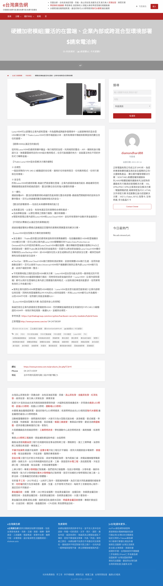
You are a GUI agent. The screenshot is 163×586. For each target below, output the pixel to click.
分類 (17, 16)
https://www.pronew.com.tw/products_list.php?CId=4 (47, 366)
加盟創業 (126, 557)
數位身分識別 (86, 338)
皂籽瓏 (19, 484)
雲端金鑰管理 (79, 346)
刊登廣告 (143, 6)
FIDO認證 (57, 334)
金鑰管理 (35, 346)
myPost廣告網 (115, 528)
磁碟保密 (65, 342)
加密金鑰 (32, 338)
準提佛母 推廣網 (57, 5)
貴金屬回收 (17, 492)
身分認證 (95, 342)
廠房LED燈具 (114, 574)
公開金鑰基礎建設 (19, 338)
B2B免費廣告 (49, 574)
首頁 (9, 16)
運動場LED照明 (53, 406)
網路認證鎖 (85, 342)
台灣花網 (133, 560)
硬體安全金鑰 (45, 342)
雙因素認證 (53, 346)
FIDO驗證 (67, 334)
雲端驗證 (90, 346)
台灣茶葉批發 (115, 564)
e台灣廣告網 (15, 5)
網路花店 (80, 574)
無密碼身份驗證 (18, 342)
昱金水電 (16, 458)
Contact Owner (132, 206)
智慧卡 (96, 338)
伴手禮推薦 (69, 574)
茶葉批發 (112, 2)
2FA (16, 334)
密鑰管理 (56, 338)
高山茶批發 (70, 395)
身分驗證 (25, 346)
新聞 (39, 16)
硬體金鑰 (56, 342)
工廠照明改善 (46, 430)
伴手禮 (132, 551)
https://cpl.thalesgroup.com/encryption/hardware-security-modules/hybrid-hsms (60, 316)
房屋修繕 (113, 531)
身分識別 (16, 346)
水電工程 (74, 461)
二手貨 (128, 554)
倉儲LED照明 (22, 406)
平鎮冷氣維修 (18, 450)
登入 (154, 6)
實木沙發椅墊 (43, 472)
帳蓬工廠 (89, 574)
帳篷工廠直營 (61, 422)
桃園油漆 (26, 442)
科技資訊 (70, 51)
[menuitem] (141, 6)
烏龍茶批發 (83, 395)
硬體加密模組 (32, 342)
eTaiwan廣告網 (126, 538)
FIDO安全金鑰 (32, 334)
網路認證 (74, 342)
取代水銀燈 (97, 8)
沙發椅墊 (33, 469)
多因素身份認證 (44, 338)
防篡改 (43, 346)
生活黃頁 (130, 544)
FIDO (23, 334)
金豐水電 (44, 450)
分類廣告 (129, 535)
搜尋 (133, 116)
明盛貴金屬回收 (70, 500)
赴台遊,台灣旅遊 (116, 548)
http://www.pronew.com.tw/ (34, 321)
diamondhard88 (132, 153)
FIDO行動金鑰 (46, 334)
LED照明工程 (22, 437)
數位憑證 (65, 338)
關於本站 (28, 16)
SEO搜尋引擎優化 (117, 541)
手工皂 (21, 480)
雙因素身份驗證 (65, 346)
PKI (85, 334)
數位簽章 (74, 338)
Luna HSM (77, 334)
